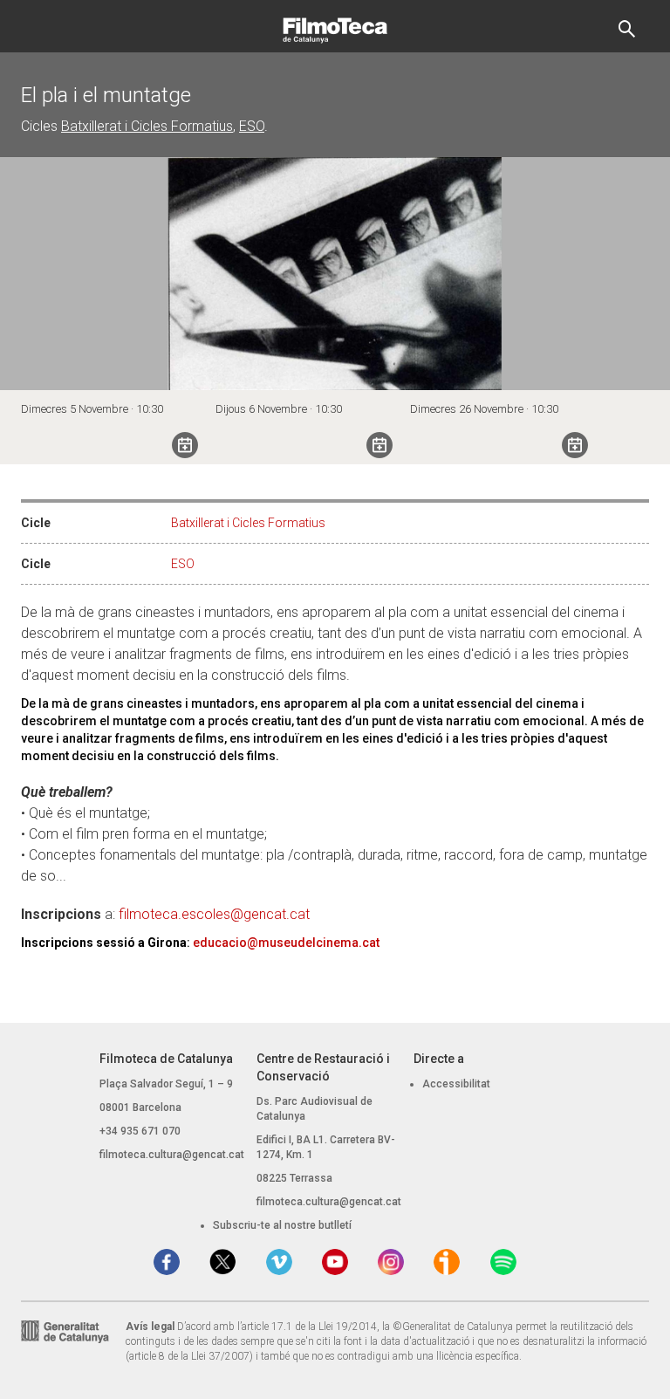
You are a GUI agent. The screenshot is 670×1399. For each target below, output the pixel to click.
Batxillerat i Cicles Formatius (147, 126)
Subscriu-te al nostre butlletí (282, 1225)
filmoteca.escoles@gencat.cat (214, 914)
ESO (251, 126)
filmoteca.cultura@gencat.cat (171, 1155)
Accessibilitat (456, 1084)
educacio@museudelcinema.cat (286, 943)
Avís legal (150, 1326)
